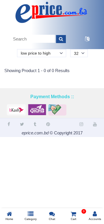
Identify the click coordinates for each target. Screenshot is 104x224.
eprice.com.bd (35, 132)
